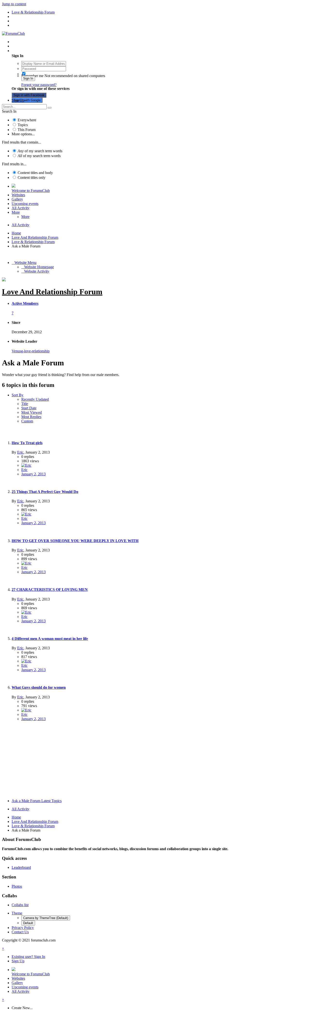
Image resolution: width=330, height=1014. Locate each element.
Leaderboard (21, 867)
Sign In (28, 78)
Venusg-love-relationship (31, 351)
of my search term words (40, 151)
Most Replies (31, 417)
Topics (23, 125)
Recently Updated (35, 399)
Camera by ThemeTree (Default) (45, 918)
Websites (18, 195)
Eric (20, 452)
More (16, 212)
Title (24, 404)
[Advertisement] (165, 761)
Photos (17, 886)
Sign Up (18, 100)
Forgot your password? (39, 85)
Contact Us (20, 932)
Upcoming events (25, 204)
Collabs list (20, 905)
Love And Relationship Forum (52, 291)
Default (28, 923)
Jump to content (14, 4)
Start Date (28, 408)
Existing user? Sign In (29, 51)
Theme (17, 913)
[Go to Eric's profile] (26, 465)
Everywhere (27, 120)
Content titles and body (35, 173)
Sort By (17, 395)
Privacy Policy (23, 928)
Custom (27, 421)
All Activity (20, 208)
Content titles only (31, 177)
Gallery (17, 199)
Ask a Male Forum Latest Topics (37, 801)
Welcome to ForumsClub (31, 190)
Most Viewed (31, 412)
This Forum (27, 130)
